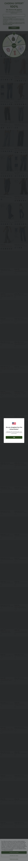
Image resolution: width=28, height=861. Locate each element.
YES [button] (14, 437)
